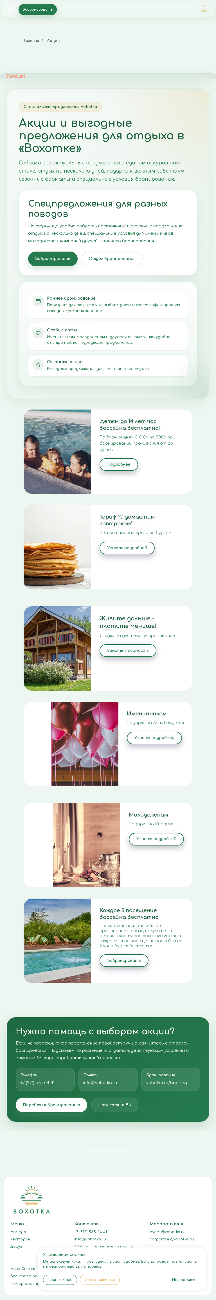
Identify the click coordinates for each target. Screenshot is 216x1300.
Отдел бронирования (112, 259)
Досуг (16, 1247)
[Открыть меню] (10, 9)
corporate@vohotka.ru (172, 1239)
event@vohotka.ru (167, 1232)
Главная (31, 40)
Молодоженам (148, 815)
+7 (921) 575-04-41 (38, 1083)
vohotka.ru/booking (166, 1083)
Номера (18, 1232)
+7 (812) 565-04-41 (90, 1232)
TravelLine (15, 76)
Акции (53, 40)
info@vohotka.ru (100, 1083)
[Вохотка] (204, 9)
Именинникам (147, 713)
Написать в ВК (114, 1105)
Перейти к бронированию (51, 1105)
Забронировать (37, 10)
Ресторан (20, 1239)
